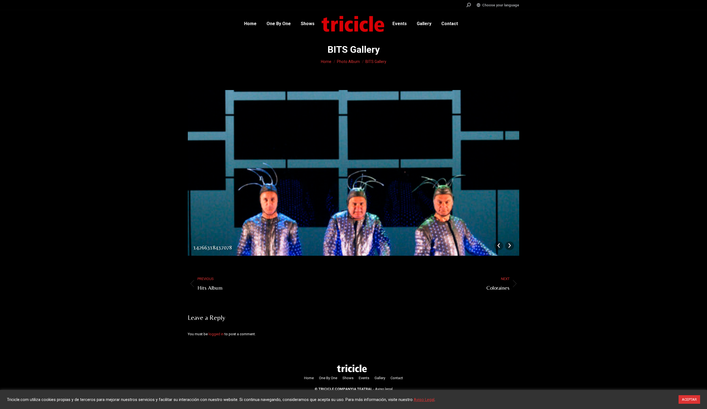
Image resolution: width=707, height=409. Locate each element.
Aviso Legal (424, 399)
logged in (216, 334)
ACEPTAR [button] (689, 399)
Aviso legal (384, 389)
